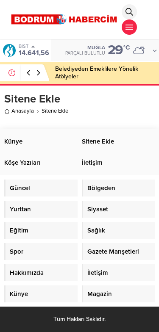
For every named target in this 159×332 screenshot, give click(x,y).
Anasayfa (22, 111)
